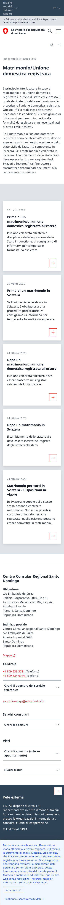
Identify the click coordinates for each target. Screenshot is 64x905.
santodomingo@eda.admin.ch (23, 701)
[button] (58, 791)
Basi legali (41, 882)
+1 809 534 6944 (14, 676)
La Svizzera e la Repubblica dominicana (28, 31)
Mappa (7, 655)
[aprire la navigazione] (58, 31)
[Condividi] (59, 44)
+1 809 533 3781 (14, 671)
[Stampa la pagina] (51, 44)
